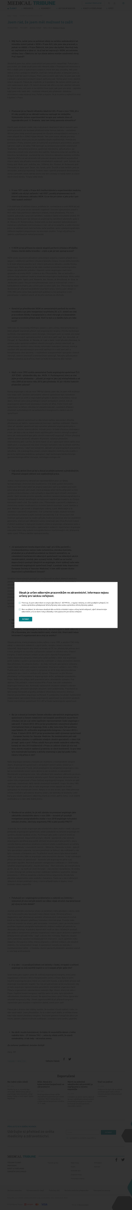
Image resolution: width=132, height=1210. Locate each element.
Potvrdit (25, 619)
